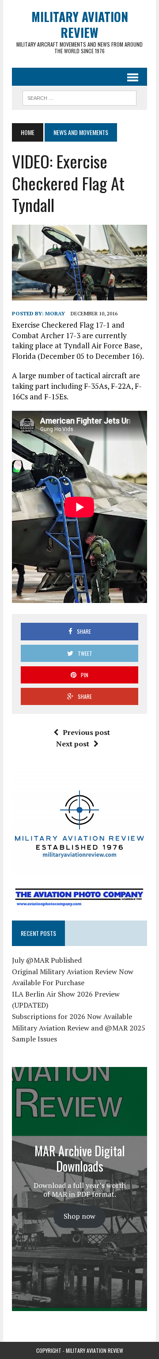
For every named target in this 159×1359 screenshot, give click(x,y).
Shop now (79, 1216)
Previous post (86, 732)
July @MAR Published (47, 960)
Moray (55, 313)
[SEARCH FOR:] (79, 96)
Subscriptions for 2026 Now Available (72, 1016)
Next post (72, 744)
